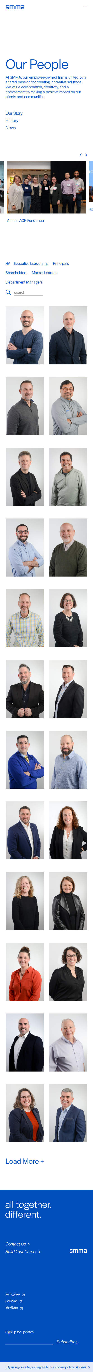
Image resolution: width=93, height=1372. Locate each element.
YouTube (11, 1307)
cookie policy (64, 1367)
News (11, 127)
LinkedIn (11, 1300)
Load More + (25, 1161)
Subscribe (66, 1341)
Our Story (14, 113)
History (12, 120)
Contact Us (15, 1244)
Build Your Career (21, 1251)
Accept (81, 1367)
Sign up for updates (19, 1332)
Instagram (12, 1294)
